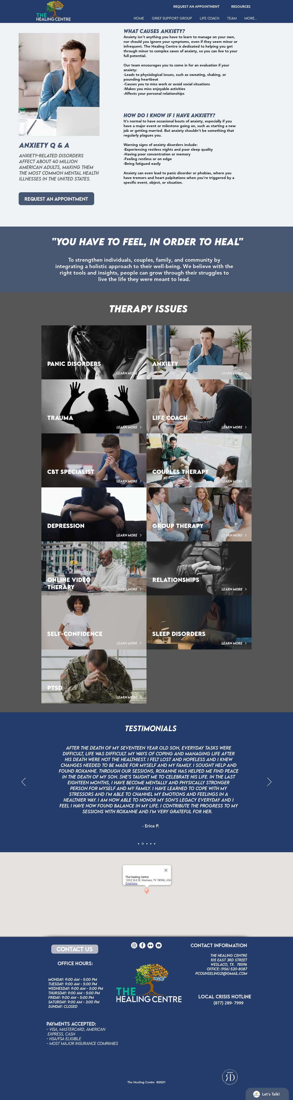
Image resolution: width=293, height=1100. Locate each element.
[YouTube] (159, 945)
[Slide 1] (138, 843)
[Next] (269, 782)
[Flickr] (150, 945)
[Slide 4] (147, 843)
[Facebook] (142, 945)
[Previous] (23, 782)
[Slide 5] (154, 843)
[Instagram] (134, 945)
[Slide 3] (150, 843)
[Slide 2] (143, 844)
